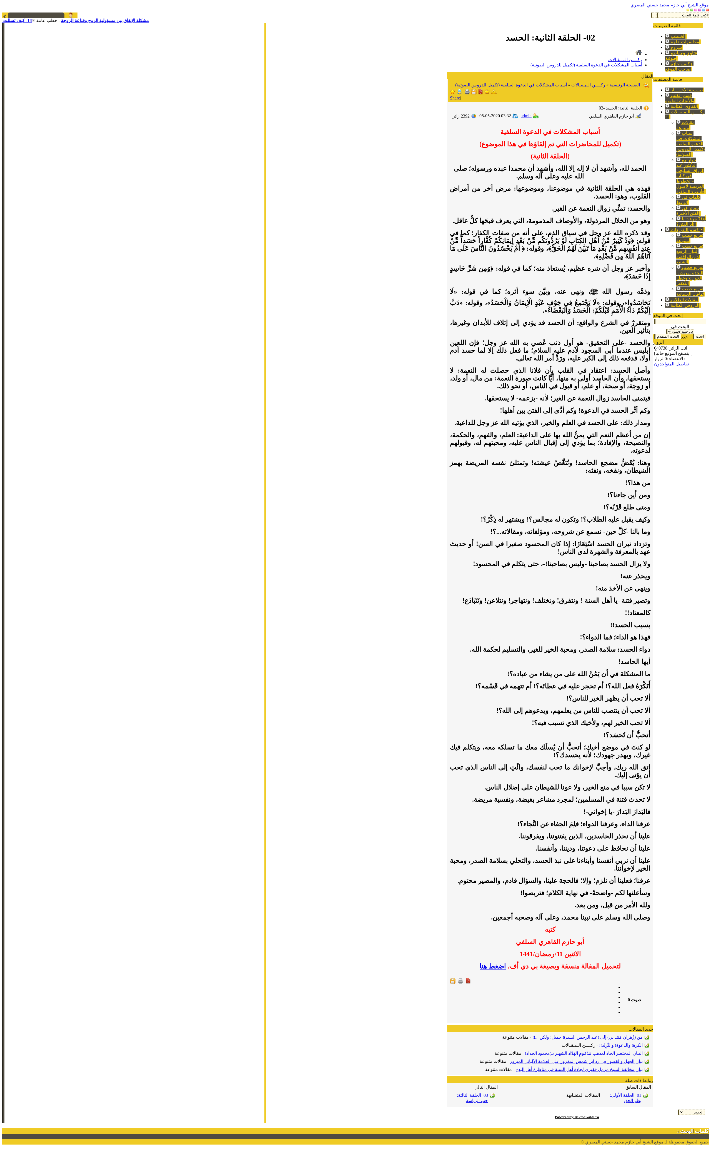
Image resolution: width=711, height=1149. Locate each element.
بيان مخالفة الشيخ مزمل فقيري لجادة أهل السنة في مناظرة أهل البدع (579, 1069)
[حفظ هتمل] (474, 93)
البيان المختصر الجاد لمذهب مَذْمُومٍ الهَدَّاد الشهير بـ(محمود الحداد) (584, 1053)
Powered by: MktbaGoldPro (577, 1117)
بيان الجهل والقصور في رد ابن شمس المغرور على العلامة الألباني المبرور (576, 1061)
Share (455, 98)
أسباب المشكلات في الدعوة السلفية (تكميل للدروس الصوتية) (690, 144)
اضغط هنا (493, 966)
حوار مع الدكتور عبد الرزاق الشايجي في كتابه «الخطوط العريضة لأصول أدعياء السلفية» (690, 176)
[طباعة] (467, 93)
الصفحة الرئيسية (624, 85)
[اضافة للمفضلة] (487, 93)
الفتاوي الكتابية (684, 106)
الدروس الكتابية (684, 305)
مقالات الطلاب (684, 299)
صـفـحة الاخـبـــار (686, 90)
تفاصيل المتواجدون (671, 364)
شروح (676, 47)
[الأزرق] (703, 10)
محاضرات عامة (684, 41)
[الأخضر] (691, 10)
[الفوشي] (699, 10)
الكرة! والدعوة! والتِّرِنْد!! (621, 1045)
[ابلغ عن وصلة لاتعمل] (494, 93)
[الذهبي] (688, 10)
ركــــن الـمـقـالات (625, 59)
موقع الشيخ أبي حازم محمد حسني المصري (669, 5)
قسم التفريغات (685, 229)
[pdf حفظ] (480, 93)
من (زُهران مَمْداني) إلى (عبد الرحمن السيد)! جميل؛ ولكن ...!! (587, 1037)
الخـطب (677, 36)
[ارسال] (459, 93)
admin (526, 115)
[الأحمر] (707, 10)
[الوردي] (695, 10)
